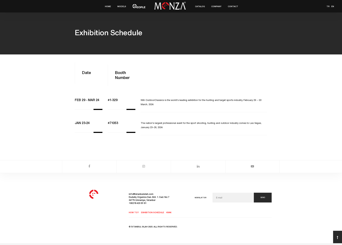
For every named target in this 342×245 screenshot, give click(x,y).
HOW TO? (134, 213)
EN (332, 6)
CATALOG (200, 6)
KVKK (168, 213)
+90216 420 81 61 (137, 203)
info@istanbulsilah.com (141, 194)
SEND (262, 197)
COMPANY (216, 6)
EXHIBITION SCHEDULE (152, 213)
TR (328, 6)
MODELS (121, 6)
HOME (108, 6)
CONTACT (233, 6)
